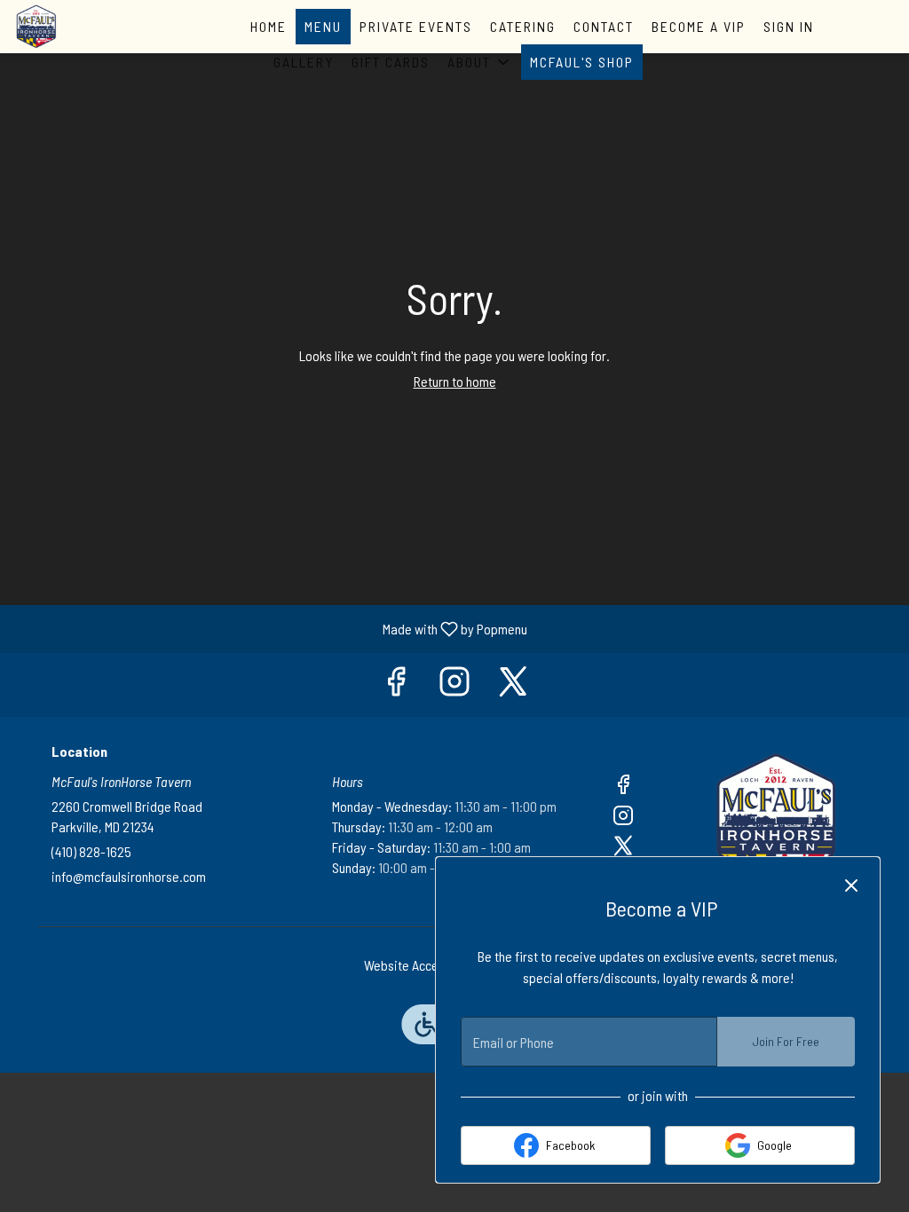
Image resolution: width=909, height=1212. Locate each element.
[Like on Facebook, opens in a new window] (396, 684)
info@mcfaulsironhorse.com (128, 876)
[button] (480, 62)
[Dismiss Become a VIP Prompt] (851, 885)
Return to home (455, 381)
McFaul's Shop (582, 61)
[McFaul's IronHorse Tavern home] (94, 26)
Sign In (788, 26)
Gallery (303, 61)
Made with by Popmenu (270, 628)
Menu (323, 26)
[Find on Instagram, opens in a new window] (454, 684)
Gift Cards (391, 61)
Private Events (416, 26)
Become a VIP (699, 26)
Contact (603, 26)
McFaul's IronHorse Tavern (776, 819)
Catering (523, 26)
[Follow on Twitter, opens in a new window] (513, 684)
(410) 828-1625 (91, 851)
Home (268, 26)
